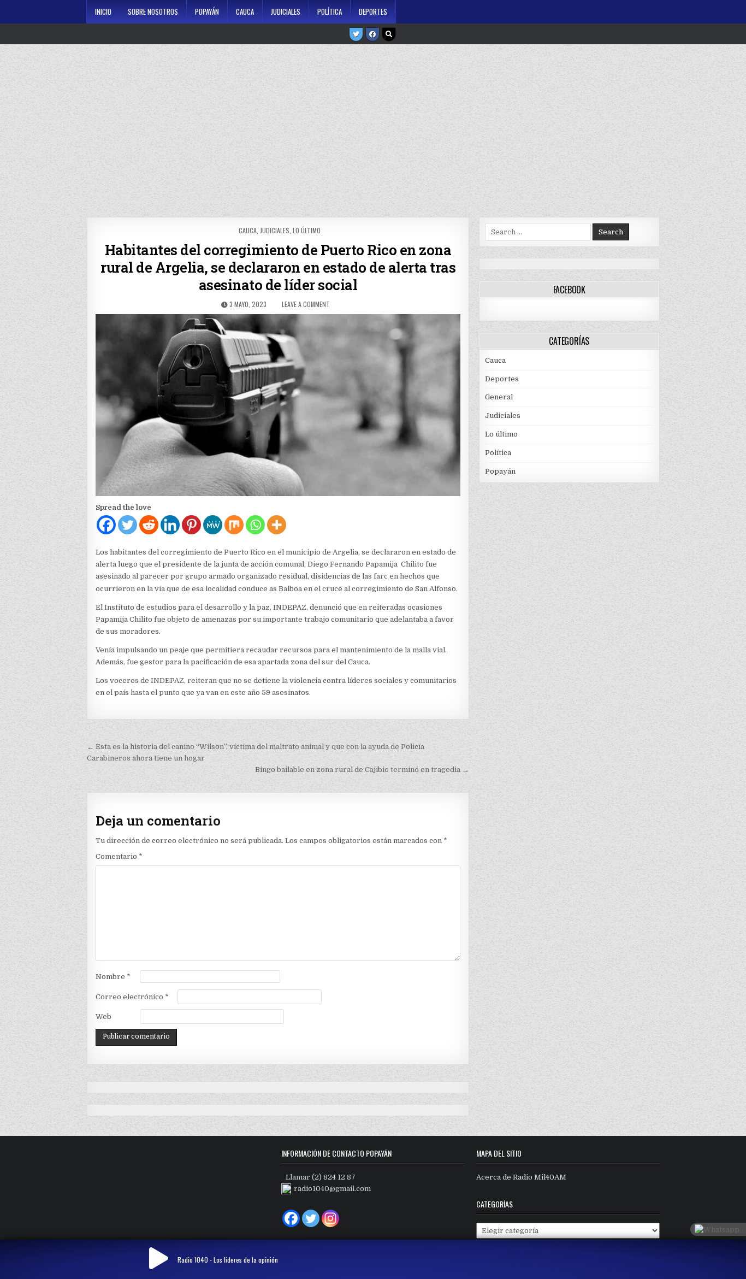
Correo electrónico (132, 997)
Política (329, 11)
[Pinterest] (191, 524)
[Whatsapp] (255, 524)
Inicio (103, 11)
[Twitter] (356, 34)
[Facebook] (372, 34)
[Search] (388, 34)
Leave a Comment (306, 304)
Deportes (373, 11)
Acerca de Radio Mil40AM (521, 1177)
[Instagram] (330, 1218)
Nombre (113, 976)
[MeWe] (212, 524)
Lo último (307, 230)
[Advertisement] (373, 126)
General (499, 397)
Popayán (207, 11)
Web (103, 1016)
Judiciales (285, 11)
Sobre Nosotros (153, 11)
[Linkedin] (170, 524)
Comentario (119, 856)
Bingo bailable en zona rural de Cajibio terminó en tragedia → (362, 769)
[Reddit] (148, 524)
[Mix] (234, 524)
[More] (276, 524)
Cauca (245, 11)
